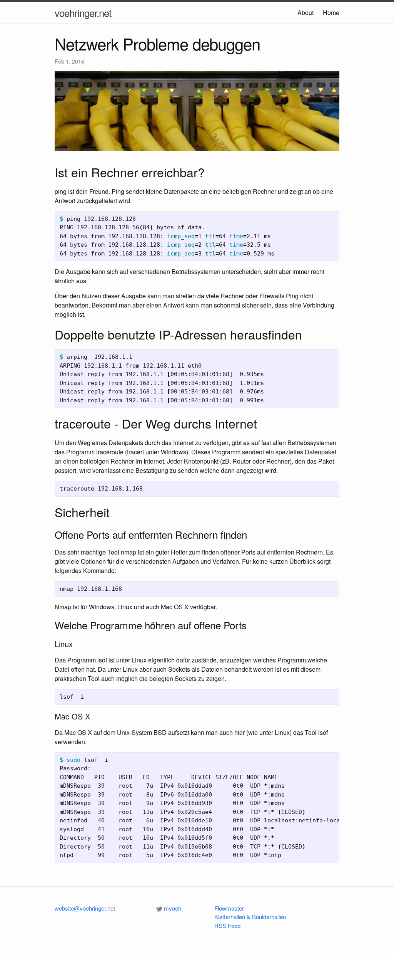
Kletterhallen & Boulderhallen (250, 917)
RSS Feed (227, 925)
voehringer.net (83, 12)
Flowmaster (229, 908)
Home (331, 12)
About (305, 12)
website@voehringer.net (85, 908)
